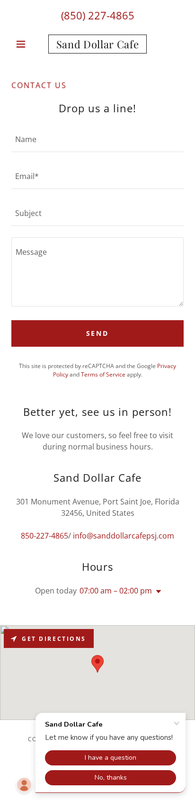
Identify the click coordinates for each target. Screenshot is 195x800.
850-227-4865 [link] (44, 535)
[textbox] (97, 139)
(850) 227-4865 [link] (97, 15)
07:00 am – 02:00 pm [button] (116, 590)
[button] (24, 44)
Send (97, 333)
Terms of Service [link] (103, 374)
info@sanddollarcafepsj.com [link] (123, 535)
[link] (97, 44)
